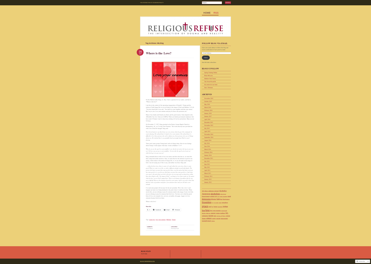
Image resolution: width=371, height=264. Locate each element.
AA (203, 191)
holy (212, 206)
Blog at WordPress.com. (147, 261)
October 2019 (208, 101)
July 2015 (207, 128)
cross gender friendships (222, 196)
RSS (216, 13)
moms (218, 213)
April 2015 (207, 131)
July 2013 (207, 161)
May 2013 (207, 167)
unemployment (206, 221)
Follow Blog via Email (215, 43)
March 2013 (207, 173)
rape (215, 216)
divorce (213, 199)
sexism (228, 216)
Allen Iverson (223, 194)
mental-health (224, 210)
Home (207, 13)
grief (209, 206)
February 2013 (208, 176)
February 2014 (208, 152)
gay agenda (216, 202)
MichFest (204, 213)
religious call (219, 216)
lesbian (225, 206)
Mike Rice (208, 213)
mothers (222, 213)
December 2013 (208, 158)
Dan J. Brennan (208, 87)
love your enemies (161, 220)
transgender (224, 218)
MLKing (168, 220)
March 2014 (207, 149)
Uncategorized (175, 228)
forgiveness (226, 199)
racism (210, 215)
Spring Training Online (210, 72)
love (207, 210)
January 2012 (208, 182)
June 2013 (207, 164)
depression (206, 199)
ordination (205, 216)
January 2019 (208, 113)
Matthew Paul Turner (210, 78)
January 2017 (208, 116)
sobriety (209, 218)
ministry (213, 213)
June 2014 (207, 146)
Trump (174, 220)
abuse (206, 191)
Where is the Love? (158, 53)
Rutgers (224, 216)
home (215, 206)
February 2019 (208, 110)
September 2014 (208, 137)
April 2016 (207, 119)
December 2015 (208, 122)
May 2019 (207, 104)
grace (205, 206)
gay (212, 202)
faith (218, 199)
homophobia (220, 206)
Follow (206, 58)
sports (214, 218)
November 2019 (208, 98)
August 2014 (207, 140)
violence (213, 221)
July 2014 (207, 143)
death (229, 196)
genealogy (225, 202)
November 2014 (208, 134)
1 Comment (150, 228)
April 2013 (207, 170)
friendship (206, 202)
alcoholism (215, 193)
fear (221, 199)
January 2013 (208, 179)
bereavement (206, 196)
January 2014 (208, 155)
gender (220, 202)
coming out (213, 196)
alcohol (216, 191)
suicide (218, 218)
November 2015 (208, 125)
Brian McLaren (208, 75)
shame (204, 218)
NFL (226, 213)
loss (203, 210)
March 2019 (207, 107)
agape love (152, 220)
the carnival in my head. (211, 84)
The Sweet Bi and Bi (210, 81)
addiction (211, 191)
